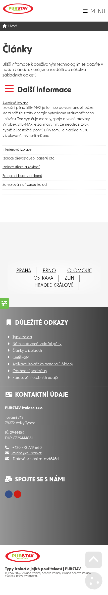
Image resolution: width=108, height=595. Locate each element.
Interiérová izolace (17, 150)
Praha (23, 271)
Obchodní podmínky (30, 371)
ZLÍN (69, 278)
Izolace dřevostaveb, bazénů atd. (29, 158)
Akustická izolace (15, 103)
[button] (94, 12)
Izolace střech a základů (21, 167)
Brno (49, 271)
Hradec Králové (54, 285)
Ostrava (43, 278)
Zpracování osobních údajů (35, 378)
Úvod (18, 8)
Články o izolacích (27, 351)
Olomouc (79, 271)
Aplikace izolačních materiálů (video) (43, 364)
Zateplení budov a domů (22, 176)
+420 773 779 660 (26, 448)
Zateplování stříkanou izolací (25, 185)
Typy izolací (22, 337)
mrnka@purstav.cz (26, 453)
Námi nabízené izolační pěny (37, 344)
